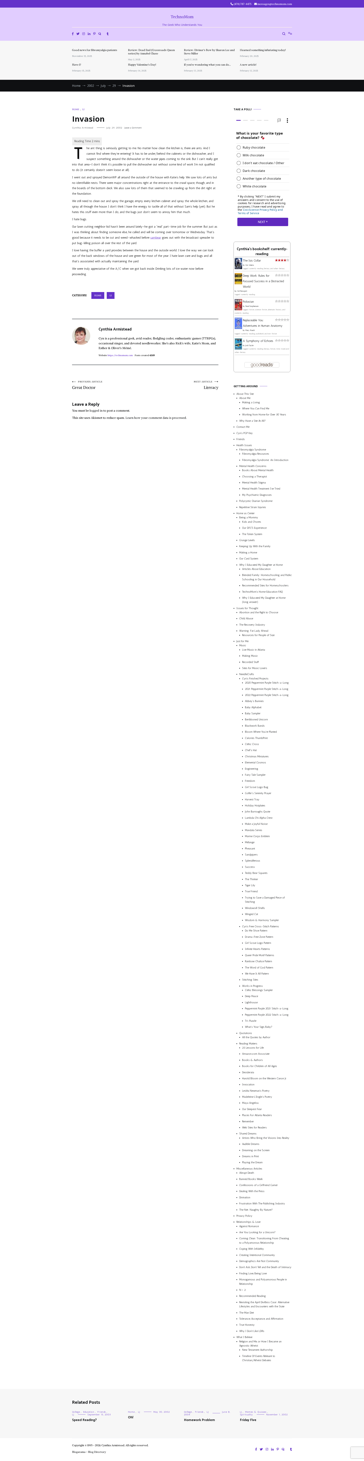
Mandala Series (253, 830)
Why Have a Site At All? (252, 420)
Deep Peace (251, 996)
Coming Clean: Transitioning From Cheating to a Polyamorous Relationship (264, 1240)
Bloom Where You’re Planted (261, 731)
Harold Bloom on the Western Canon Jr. (264, 1078)
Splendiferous (252, 860)
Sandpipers (251, 854)
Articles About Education (256, 569)
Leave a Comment (133, 127)
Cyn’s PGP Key (244, 433)
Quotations (245, 1033)
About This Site (245, 394)
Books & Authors (252, 1060)
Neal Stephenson (252, 306)
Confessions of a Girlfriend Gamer (258, 1185)
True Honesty (247, 1324)
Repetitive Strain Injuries (252, 507)
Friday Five (248, 1420)
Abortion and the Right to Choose (258, 612)
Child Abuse (246, 618)
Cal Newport (242, 291)
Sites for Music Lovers (254, 668)
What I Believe (244, 1337)
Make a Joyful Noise (256, 824)
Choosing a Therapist (254, 476)
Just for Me (242, 641)
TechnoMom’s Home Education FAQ (262, 591)
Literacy (206, 385)
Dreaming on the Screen (256, 1150)
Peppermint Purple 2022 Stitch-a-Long (267, 1014)
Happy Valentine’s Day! (142, 64)
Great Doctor (87, 385)
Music (242, 645)
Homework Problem (199, 1420)
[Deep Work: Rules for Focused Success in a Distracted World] (238, 283)
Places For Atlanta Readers (257, 1115)
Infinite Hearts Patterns (257, 949)
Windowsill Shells (255, 908)
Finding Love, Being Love (253, 1273)
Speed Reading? (84, 1420)
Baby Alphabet (253, 707)
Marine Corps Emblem (257, 836)
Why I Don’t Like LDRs (251, 1331)
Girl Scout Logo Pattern (258, 943)
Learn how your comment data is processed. (156, 418)
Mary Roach (250, 330)
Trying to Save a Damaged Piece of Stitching (265, 899)
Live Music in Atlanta (253, 649)
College (76, 1412)
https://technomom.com (120, 355)
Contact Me (242, 427)
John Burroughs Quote (257, 811)
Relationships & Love (248, 1222)
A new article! (248, 64)
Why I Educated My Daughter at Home (261, 564)
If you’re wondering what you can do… (207, 64)
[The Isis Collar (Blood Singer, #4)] (238, 268)
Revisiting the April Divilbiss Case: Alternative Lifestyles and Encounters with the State (264, 1304)
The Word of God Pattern (259, 967)
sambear (155, 237)
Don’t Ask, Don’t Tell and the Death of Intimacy (265, 1267)
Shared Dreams (248, 1133)
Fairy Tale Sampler (255, 774)
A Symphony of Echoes (258, 341)
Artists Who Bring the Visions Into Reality (265, 1138)
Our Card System (248, 558)
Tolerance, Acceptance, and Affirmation (261, 1318)
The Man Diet (246, 1312)
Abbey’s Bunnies (254, 701)
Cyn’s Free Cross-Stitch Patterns (260, 926)
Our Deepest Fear (252, 1109)
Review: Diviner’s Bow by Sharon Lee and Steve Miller (209, 51)
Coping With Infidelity (251, 1248)
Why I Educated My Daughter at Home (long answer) (264, 600)
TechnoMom (182, 16)
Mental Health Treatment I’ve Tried (261, 488)
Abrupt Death (246, 1172)
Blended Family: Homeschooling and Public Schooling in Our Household (267, 577)
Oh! (130, 1417)
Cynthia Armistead (82, 127)
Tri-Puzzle (250, 1020)
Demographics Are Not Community (259, 1261)
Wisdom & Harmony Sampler (262, 920)
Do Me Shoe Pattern (256, 930)
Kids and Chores (251, 521)
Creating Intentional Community (257, 1255)
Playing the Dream (252, 1162)
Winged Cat (251, 914)
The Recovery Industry (252, 624)
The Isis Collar (252, 260)
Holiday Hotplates (255, 805)
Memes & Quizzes (255, 1412)
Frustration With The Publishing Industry (262, 1203)
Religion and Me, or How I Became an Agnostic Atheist (260, 1343)
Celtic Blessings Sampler (259, 990)
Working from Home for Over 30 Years (264, 414)
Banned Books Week (251, 1179)
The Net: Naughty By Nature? (256, 1209)
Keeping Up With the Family (255, 546)
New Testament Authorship (257, 1349)
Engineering (251, 768)
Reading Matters (248, 1043)
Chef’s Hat (251, 750)
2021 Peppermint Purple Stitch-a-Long (266, 689)
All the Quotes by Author (256, 1037)
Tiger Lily (250, 885)
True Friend (251, 891)
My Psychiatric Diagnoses (257, 495)
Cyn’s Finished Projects (255, 678)
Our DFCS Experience (254, 528)
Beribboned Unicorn (256, 719)
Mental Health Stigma (254, 482)
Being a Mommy (248, 517)
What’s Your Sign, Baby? (258, 1027)
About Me (244, 398)
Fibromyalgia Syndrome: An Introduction (265, 460)
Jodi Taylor (249, 345)
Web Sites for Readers (254, 1127)
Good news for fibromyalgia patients (94, 50)
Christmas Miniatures (257, 756)
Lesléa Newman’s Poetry (256, 1090)
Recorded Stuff (250, 662)
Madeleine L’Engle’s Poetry (257, 1096)
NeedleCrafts (246, 674)
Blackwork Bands (255, 725)
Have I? (76, 64)
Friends (240, 439)
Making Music (250, 655)
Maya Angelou (250, 1103)
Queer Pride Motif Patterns (259, 955)
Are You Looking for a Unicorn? (257, 1232)
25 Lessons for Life (253, 1047)
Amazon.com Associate (255, 1053)
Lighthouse (251, 1002)
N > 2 (242, 1290)
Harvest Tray (252, 799)
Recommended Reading (252, 1296)
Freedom (250, 781)
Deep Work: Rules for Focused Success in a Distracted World (263, 281)
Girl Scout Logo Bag (256, 787)
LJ (83, 109)
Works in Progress (252, 986)
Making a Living (251, 402)
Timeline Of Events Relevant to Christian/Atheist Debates (258, 1358)
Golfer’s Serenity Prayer (258, 793)
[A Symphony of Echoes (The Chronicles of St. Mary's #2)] (238, 348)
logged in (96, 410)
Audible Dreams (250, 1144)
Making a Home (248, 552)
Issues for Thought (247, 608)
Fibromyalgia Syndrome (252, 449)
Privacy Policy (244, 1215)
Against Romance (249, 1226)
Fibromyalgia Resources (255, 453)
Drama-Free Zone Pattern (259, 936)
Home (75, 109)
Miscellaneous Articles (249, 1168)
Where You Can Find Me (255, 408)
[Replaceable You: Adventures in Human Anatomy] (238, 328)
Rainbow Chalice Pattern (258, 961)
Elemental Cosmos (255, 762)
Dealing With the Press (251, 1191)
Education (88, 1412)
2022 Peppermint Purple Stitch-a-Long (267, 695)
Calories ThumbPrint (256, 738)
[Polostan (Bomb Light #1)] (238, 309)
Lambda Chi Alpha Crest (258, 817)
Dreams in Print (250, 1156)
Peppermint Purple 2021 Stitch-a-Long (266, 1008)
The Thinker (251, 879)
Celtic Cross (252, 744)
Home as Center (245, 513)
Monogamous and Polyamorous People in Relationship (263, 1281)
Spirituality (246, 1414)
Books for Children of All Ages (259, 1066)
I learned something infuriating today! (263, 50)
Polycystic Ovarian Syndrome (255, 501)
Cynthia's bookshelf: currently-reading (262, 251)
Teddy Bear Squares (256, 873)
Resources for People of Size (258, 635)
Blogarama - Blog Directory (89, 1452)
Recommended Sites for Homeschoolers (265, 585)
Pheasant (250, 848)
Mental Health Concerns (252, 466)
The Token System (252, 534)
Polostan (248, 301)
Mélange (249, 842)
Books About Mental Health (258, 470)
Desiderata (248, 1072)
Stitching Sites (250, 979)
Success (250, 867)
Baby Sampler (252, 713)
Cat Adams (249, 265)
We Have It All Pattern (257, 973)
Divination (244, 1197)
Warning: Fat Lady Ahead (253, 630)
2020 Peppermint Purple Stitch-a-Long (267, 682)
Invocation (248, 1084)
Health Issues (244, 445)
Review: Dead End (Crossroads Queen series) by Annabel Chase (151, 51)
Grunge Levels (247, 540)
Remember (248, 1121)
